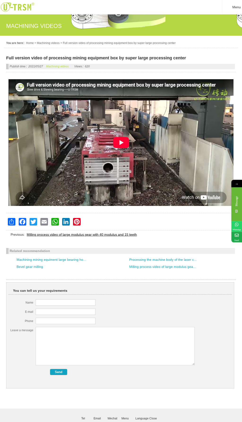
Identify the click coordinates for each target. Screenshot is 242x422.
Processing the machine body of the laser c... (163, 259)
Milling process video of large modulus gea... (162, 267)
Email (97, 418)
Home (30, 43)
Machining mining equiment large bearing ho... (51, 259)
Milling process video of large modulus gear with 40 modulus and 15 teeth (82, 234)
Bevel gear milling (30, 267)
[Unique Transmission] (17, 13)
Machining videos (48, 43)
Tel (83, 418)
